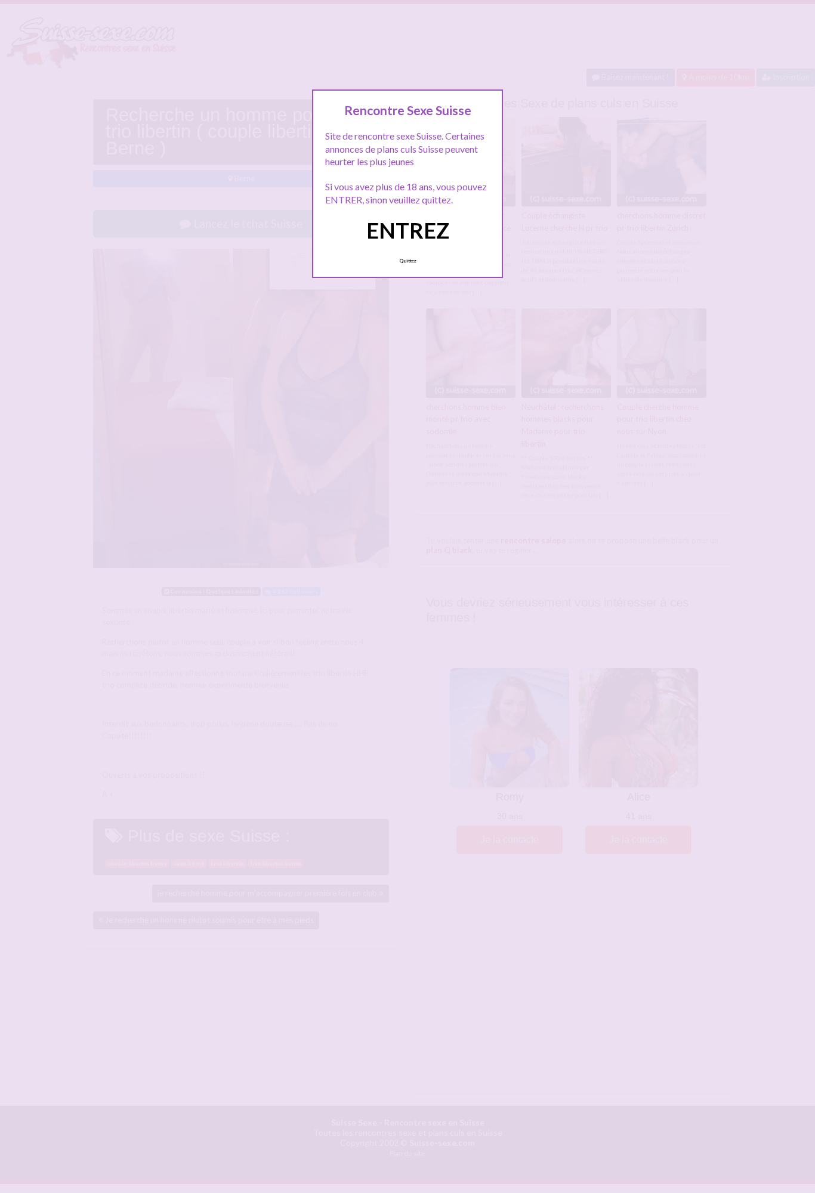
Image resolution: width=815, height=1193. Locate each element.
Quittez (407, 261)
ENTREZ (407, 230)
